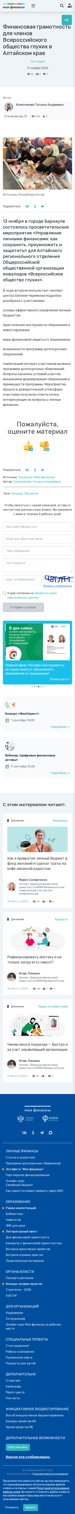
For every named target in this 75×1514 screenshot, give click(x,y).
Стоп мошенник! (17, 1346)
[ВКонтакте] (24, 1133)
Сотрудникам (15, 1318)
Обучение (31, 493)
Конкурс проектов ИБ (21, 1421)
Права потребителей (53, 1006)
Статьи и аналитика (20, 1157)
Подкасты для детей (21, 1363)
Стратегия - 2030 (18, 1289)
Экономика (60, 820)
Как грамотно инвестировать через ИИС (34, 1191)
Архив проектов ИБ (19, 1427)
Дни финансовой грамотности (27, 1237)
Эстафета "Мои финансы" (25, 1169)
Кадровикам (14, 1313)
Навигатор (13, 1219)
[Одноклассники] (33, 1133)
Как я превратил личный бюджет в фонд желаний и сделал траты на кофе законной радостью (37, 863)
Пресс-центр (15, 1392)
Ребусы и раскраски (20, 1351)
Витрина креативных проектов (28, 1249)
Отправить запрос (23, 607)
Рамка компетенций (21, 1208)
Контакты (13, 1398)
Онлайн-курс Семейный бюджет (19, 1183)
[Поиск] (62, 5)
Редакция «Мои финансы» (37, 477)
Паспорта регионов (19, 1278)
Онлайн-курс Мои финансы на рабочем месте (33, 1326)
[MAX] (51, 1133)
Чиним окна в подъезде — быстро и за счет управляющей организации (37, 1047)
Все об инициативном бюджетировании (35, 1415)
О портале (13, 1380)
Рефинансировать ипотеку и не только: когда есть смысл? (34, 959)
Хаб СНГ (11, 1295)
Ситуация (37, 61)
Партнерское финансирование (28, 1175)
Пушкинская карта (19, 1357)
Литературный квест (22, 1231)
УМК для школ (15, 1225)
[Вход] (70, 5)
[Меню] (67, 20)
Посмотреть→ (60, 679)
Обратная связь (17, 1447)
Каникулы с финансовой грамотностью (34, 1243)
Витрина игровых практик (24, 1255)
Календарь (13, 1386)
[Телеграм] (42, 1133)
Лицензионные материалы (25, 1261)
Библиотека (14, 1214)
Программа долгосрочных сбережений (33, 1163)
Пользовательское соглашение (50, 1473)
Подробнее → (60, 727)
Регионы (17, 493)
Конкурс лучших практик (24, 1284)
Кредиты (61, 919)
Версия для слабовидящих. (28, 1457)
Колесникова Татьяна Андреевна (40, 104)
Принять (30, 1507)
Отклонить (12, 1507)
